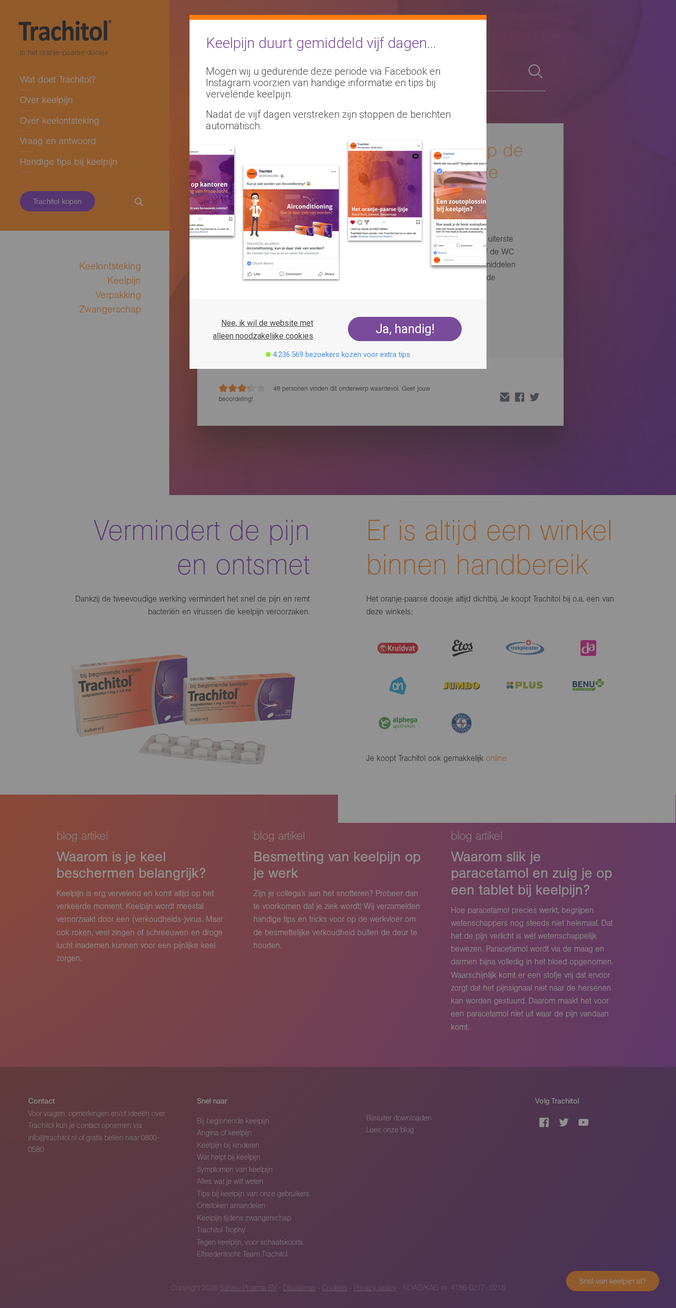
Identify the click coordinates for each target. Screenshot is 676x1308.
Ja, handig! (405, 329)
